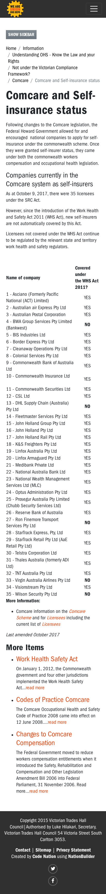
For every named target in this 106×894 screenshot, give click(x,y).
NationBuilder (81, 856)
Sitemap (43, 850)
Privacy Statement (73, 850)
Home (11, 48)
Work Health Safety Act (46, 659)
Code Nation (44, 856)
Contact (22, 850)
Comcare (20, 80)
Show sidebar (21, 34)
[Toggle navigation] (94, 9)
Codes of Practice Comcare (53, 699)
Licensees (56, 618)
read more (35, 688)
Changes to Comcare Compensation (44, 738)
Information (33, 48)
